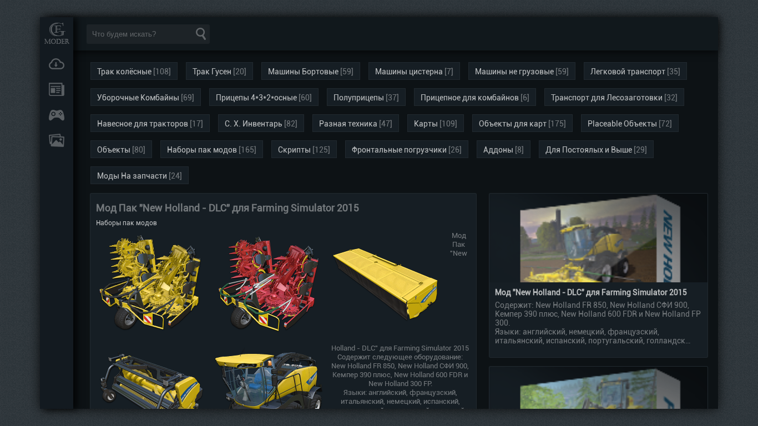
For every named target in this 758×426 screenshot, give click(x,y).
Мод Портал (56, 33)
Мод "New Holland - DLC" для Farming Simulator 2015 (591, 292)
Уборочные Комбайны (138, 97)
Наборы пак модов (202, 149)
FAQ (56, 140)
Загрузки (56, 64)
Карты (426, 123)
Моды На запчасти (132, 175)
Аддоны (498, 149)
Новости (56, 89)
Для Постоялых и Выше (588, 149)
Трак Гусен (212, 71)
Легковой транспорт (627, 71)
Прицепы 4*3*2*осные (256, 97)
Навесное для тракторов (142, 123)
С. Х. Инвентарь (253, 123)
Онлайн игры (56, 115)
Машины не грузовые (514, 71)
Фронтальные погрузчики (399, 149)
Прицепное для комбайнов (470, 97)
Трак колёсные (124, 71)
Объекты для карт (513, 123)
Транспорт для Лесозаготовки (607, 97)
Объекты (113, 149)
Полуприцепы (358, 97)
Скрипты (294, 149)
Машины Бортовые (303, 71)
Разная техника (348, 123)
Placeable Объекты (622, 123)
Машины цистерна (409, 71)
